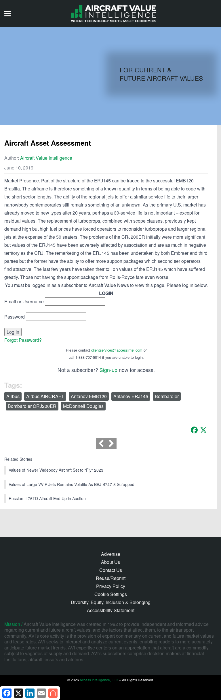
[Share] (53, 693)
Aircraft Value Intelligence (46, 158)
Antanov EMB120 (89, 396)
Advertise (110, 554)
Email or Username (24, 301)
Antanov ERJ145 (130, 396)
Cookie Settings (110, 594)
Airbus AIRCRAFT (45, 396)
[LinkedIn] (30, 693)
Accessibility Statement (110, 610)
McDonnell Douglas (83, 406)
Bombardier (167, 396)
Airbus (13, 396)
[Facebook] (194, 430)
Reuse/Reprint (110, 578)
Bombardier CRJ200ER (32, 406)
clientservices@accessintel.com (116, 350)
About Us (110, 562)
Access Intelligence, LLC (99, 679)
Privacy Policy (110, 586)
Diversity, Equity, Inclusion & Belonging (110, 602)
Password (14, 316)
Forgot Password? (23, 340)
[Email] (41, 693)
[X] (203, 430)
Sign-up (108, 369)
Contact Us (110, 570)
